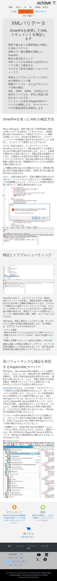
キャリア (45, 546)
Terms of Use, (36, 573)
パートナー (32, 546)
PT (21, 565)
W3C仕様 (48, 340)
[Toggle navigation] (54, 3)
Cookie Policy (15, 575)
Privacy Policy (46, 573)
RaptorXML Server (11, 388)
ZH (13, 561)
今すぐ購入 (27, 16)
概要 (11, 7)
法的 (28, 548)
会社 (9, 546)
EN (21, 554)
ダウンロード (40, 11)
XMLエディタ (9, 179)
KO (23, 561)
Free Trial (26, 11)
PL (16, 565)
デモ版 (13, 11)
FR (16, 558)
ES (21, 558)
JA (8, 561)
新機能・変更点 (41, 7)
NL (11, 565)
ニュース (19, 546)
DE (10, 558)
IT (18, 561)
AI (25, 7)
